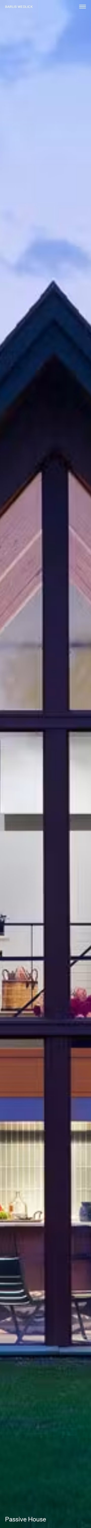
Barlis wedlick (19, 7)
